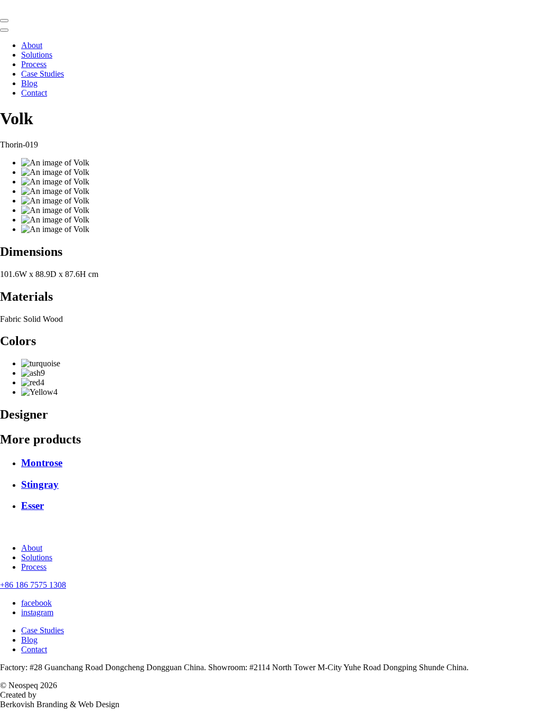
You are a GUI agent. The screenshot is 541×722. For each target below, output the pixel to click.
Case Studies (42, 73)
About (31, 45)
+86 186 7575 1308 (33, 584)
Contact (34, 92)
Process (33, 64)
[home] (270, 6)
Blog (29, 83)
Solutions (36, 54)
